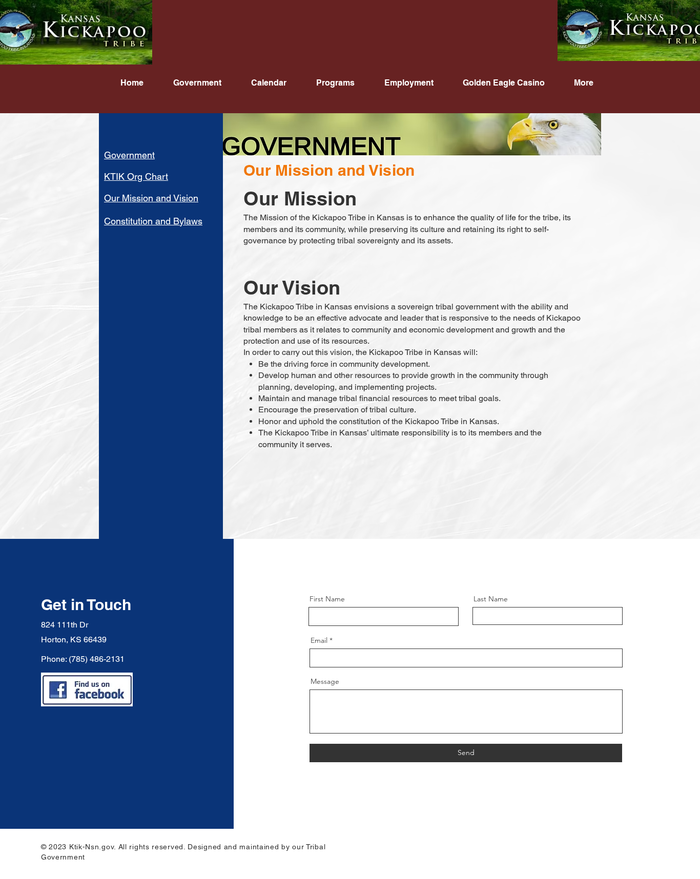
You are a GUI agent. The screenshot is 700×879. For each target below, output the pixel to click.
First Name (327, 598)
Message (325, 681)
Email (319, 640)
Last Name (490, 598)
